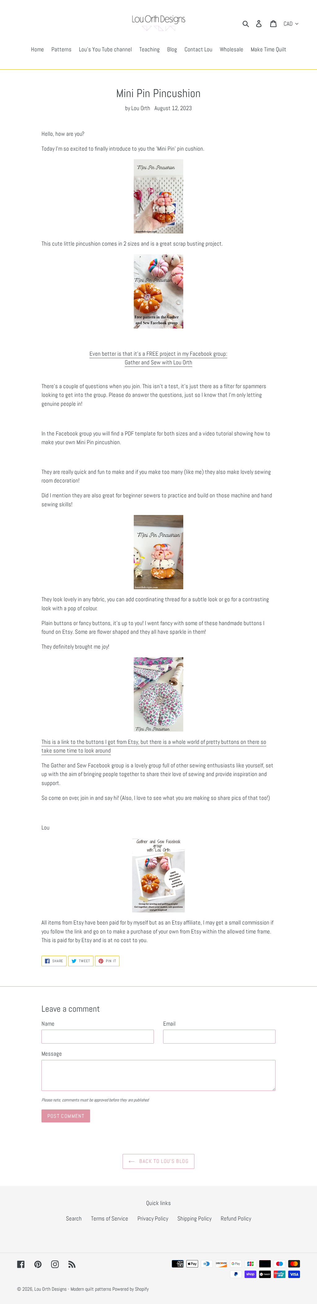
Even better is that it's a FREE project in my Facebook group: (158, 354)
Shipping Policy (194, 1218)
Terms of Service (109, 1218)
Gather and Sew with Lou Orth (158, 362)
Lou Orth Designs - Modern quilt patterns (72, 1289)
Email (169, 1023)
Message (51, 1053)
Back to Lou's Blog (163, 1161)
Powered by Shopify (130, 1289)
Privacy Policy (152, 1218)
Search (74, 1218)
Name (47, 1023)
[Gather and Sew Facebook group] (158, 196)
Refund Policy (236, 1218)
